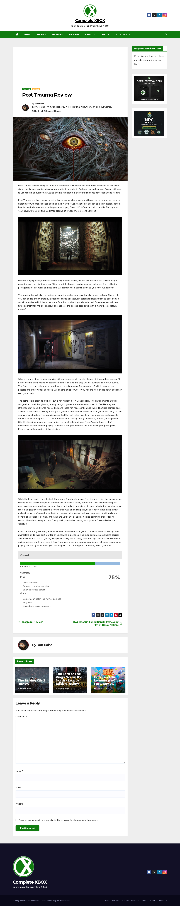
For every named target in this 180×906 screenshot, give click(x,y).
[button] (166, 34)
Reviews (41, 34)
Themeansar (64, 900)
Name (19, 771)
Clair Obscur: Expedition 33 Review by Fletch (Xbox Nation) (96, 624)
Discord (106, 34)
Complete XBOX (90, 20)
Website (19, 803)
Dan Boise (40, 103)
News (27, 34)
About (89, 34)
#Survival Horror (52, 111)
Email (19, 787)
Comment (21, 716)
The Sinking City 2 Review (31, 682)
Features (57, 34)
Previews (74, 34)
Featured (26, 89)
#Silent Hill (37, 111)
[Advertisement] (70, 65)
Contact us (123, 34)
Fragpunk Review (32, 622)
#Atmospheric (57, 106)
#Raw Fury (86, 106)
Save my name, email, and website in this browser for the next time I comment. (58, 820)
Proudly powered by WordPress (26, 900)
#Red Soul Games (102, 106)
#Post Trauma (72, 106)
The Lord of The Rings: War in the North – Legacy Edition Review (69, 678)
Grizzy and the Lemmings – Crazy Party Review (108, 680)
